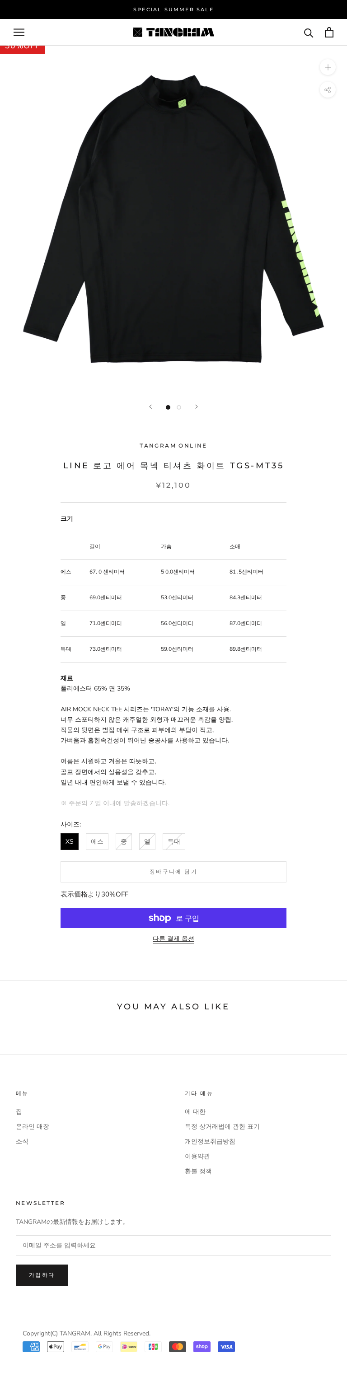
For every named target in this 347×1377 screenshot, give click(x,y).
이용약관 (197, 1156)
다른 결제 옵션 (173, 938)
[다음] (196, 407)
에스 (97, 841)
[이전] (150, 407)
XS (70, 841)
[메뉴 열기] (19, 32)
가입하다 (42, 1274)
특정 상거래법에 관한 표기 (222, 1126)
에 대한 (195, 1111)
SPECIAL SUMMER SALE (173, 9)
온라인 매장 (32, 1126)
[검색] (309, 32)
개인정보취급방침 (210, 1141)
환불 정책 (198, 1171)
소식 (22, 1141)
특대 (174, 841)
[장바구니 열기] (329, 32)
